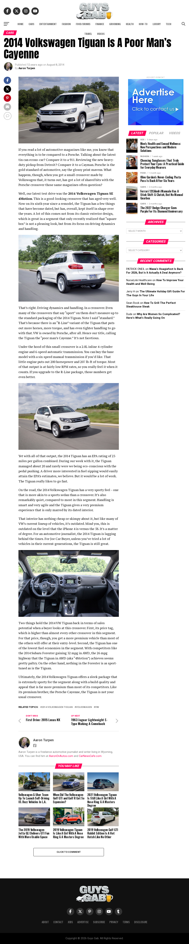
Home (20, 24)
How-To (143, 24)
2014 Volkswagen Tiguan (57, 707)
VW (97, 707)
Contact (58, 922)
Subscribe (99, 922)
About (45, 922)
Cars (31, 24)
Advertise (83, 922)
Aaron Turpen (26, 68)
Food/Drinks (83, 24)
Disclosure (140, 922)
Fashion (66, 24)
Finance (99, 24)
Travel (88, 34)
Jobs (70, 922)
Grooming (115, 24)
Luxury (157, 24)
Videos (100, 34)
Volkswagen (84, 707)
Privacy (113, 922)
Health (130, 24)
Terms (126, 922)
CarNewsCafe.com (90, 756)
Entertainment (48, 24)
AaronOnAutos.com (61, 756)
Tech (168, 24)
